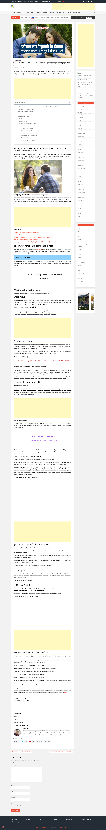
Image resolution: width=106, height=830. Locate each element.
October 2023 (81, 136)
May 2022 (80, 179)
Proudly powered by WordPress (41, 827)
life (18, 656)
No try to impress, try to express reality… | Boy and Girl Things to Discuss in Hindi (38, 107)
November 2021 (81, 195)
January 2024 (81, 130)
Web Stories (76, 12)
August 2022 (80, 170)
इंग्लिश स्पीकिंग (39, 249)
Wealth (69, 12)
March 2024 (80, 128)
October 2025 (81, 106)
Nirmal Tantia (15, 67)
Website (13, 797)
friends (79, 239)
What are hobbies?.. (27, 130)
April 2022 (80, 181)
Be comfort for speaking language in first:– (29, 109)
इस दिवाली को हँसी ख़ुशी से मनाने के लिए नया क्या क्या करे (26, 232)
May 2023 (80, 146)
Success (58, 12)
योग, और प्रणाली (80, 281)
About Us (14, 1)
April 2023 (80, 149)
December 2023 (81, 133)
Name (12, 785)
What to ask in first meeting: (26, 111)
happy (65, 692)
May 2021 (80, 211)
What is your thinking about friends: (27, 123)
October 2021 (81, 197)
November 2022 (81, 162)
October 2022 (81, 165)
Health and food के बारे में (24, 116)
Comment (13, 765)
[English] (63, 1)
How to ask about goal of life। (26, 126)
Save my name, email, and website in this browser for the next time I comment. (26, 805)
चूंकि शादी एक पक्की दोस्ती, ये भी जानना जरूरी (28, 135)
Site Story (20, 1)
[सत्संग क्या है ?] (79, 80)
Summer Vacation (81, 268)
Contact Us (30, 1)
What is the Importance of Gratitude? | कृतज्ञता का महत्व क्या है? (65, 17)
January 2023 (81, 157)
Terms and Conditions (47, 1)
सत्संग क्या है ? (17, 235)
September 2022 (81, 168)
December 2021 (81, 192)
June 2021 (80, 208)
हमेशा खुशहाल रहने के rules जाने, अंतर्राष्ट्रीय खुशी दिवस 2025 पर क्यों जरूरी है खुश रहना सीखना (36, 242)
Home (13, 12)
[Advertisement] (73, 6)
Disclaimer (37, 1)
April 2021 (80, 213)
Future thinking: (23, 121)
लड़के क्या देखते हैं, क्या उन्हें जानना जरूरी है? (28, 140)
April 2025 (80, 112)
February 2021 (81, 219)
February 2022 (81, 187)
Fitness (39, 12)
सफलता (79, 284)
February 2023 (81, 154)
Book (79, 228)
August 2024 (80, 117)
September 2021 (81, 200)
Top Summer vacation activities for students (26, 239)
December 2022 (81, 160)
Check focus (22, 114)
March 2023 (80, 152)
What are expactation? (28, 128)
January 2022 (81, 189)
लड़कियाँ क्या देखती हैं (24, 137)
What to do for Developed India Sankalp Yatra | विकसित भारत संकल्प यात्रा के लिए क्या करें (27, 17)
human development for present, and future (85, 245)
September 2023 (81, 138)
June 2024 (80, 122)
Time (64, 12)
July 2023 (80, 141)
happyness (80, 242)
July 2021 (80, 205)
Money (27, 12)
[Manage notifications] (3, 827)
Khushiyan (20, 12)
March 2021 (80, 216)
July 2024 (80, 120)
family (79, 231)
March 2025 (80, 114)
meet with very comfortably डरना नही (31, 133)
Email (12, 791)
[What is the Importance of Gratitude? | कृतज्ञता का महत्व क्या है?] (49, 17)
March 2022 (80, 184)
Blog (25, 1)
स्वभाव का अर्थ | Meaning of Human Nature (22, 751)
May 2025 (80, 109)
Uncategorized (81, 273)
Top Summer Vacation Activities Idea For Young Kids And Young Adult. (33, 237)
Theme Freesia (62, 827)
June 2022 (80, 176)
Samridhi (45, 12)
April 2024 (80, 125)
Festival (33, 12)
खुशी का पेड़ (80, 278)
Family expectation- (24, 118)
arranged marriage (17, 746)
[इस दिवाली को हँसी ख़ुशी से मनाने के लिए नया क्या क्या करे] (80, 73)
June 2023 (80, 144)
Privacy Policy (57, 1)
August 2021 (80, 203)
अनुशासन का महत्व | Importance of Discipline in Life (60, 751)
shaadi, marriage (17, 60)
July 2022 (80, 173)
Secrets (52, 12)
